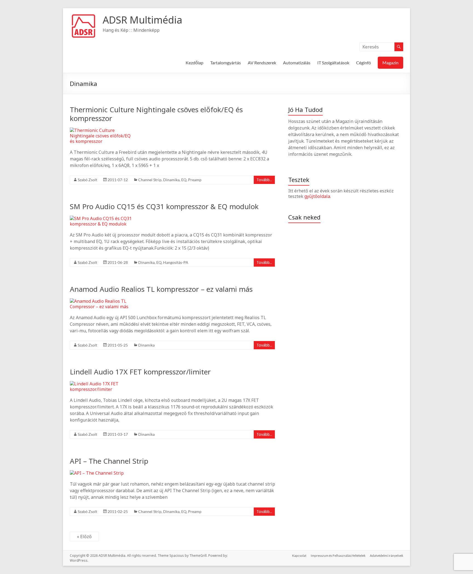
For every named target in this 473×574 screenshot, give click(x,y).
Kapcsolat (299, 555)
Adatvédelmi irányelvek (386, 555)
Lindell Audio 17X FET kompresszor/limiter (140, 372)
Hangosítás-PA (175, 262)
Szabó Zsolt (87, 179)
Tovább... (264, 179)
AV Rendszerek (262, 62)
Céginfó (363, 62)
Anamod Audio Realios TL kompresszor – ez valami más (161, 289)
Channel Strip (149, 179)
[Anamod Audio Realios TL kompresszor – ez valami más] (102, 301)
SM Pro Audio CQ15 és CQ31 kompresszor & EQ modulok (164, 206)
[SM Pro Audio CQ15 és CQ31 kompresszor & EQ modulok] (102, 218)
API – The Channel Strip (109, 461)
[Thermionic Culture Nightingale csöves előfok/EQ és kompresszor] (102, 130)
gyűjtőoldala (317, 196)
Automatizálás (296, 62)
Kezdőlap (194, 62)
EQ (183, 179)
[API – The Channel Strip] (97, 473)
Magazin (390, 62)
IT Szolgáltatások (333, 62)
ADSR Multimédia (142, 20)
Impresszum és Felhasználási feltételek (338, 555)
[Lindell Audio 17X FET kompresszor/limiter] (102, 384)
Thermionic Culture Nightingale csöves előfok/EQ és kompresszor (156, 114)
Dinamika (171, 179)
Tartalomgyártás (225, 62)
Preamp (194, 179)
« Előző (84, 536)
